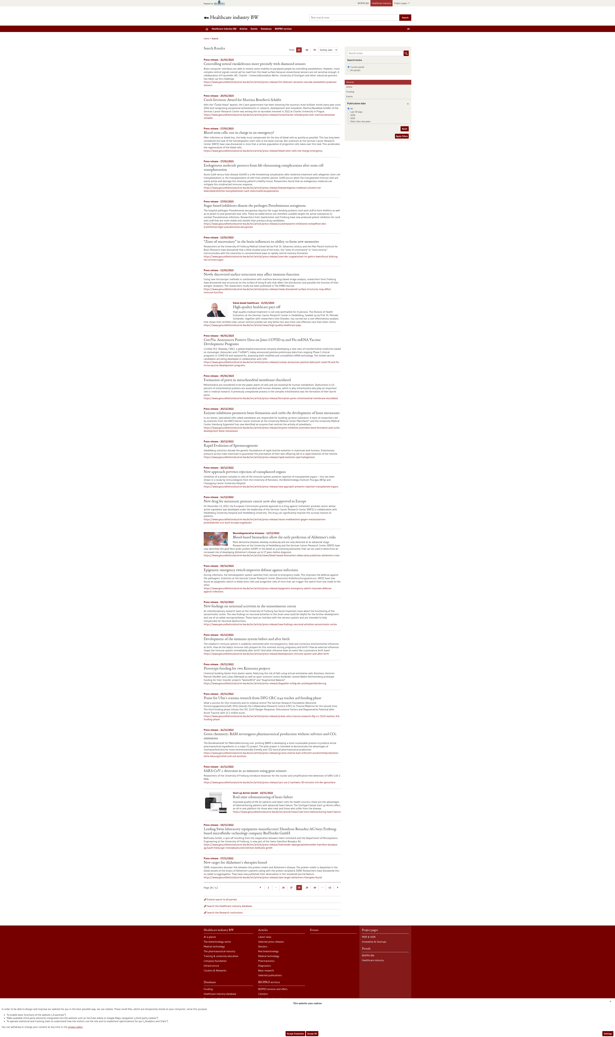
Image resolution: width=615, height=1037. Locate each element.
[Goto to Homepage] (233, 17)
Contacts (263, 993)
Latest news (264, 936)
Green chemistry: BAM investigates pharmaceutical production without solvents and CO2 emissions (270, 736)
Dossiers (262, 946)
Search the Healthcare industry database (229, 906)
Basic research (266, 970)
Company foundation (215, 960)
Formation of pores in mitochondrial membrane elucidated (247, 380)
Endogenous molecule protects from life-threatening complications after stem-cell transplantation (263, 168)
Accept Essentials (295, 1033)
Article (349, 86)
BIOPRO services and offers (272, 989)
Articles (243, 28)
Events (254, 28)
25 (300, 50)
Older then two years (360, 121)
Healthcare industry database (220, 993)
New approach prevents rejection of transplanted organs (245, 472)
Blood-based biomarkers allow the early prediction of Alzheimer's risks (284, 537)
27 (291, 887)
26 (283, 887)
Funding (350, 91)
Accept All (312, 1033)
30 (315, 887)
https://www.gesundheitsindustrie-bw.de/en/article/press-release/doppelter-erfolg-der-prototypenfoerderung (265, 683)
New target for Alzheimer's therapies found (235, 863)
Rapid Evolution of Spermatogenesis (231, 446)
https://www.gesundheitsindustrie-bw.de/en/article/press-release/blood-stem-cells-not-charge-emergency (263, 150)
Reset (404, 128)
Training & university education (221, 956)
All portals (355, 70)
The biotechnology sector (217, 941)
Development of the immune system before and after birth (247, 639)
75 (315, 50)
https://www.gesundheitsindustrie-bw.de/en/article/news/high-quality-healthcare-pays (252, 325)
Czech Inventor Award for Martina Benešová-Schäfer (242, 100)
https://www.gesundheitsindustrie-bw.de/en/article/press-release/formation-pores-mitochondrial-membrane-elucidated (271, 398)
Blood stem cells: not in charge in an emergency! (239, 133)
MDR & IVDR (369, 936)
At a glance (210, 936)
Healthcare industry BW (224, 28)
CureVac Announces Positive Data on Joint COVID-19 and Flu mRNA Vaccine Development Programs (262, 342)
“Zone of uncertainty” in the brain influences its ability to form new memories (261, 242)
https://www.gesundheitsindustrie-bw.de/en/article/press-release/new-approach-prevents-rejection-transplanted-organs (271, 486)
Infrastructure (211, 965)
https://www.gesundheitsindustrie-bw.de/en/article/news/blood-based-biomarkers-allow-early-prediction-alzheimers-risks (272, 555)
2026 (352, 115)
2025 (352, 118)
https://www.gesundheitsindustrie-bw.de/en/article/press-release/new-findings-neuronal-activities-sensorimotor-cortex (270, 624)
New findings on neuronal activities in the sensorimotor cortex (250, 606)
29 (307, 887)
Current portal (357, 67)
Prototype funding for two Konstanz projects (237, 669)
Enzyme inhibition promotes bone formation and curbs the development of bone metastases (272, 413)
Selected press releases (271, 941)
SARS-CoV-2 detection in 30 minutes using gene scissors (245, 771)
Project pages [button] (401, 3)
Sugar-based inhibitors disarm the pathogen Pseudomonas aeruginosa (255, 206)
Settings (608, 1033)
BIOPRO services (283, 28)
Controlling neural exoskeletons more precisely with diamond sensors (255, 64)
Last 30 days (356, 111)
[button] (407, 104)
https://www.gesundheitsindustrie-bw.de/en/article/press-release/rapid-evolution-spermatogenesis (259, 457)
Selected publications (270, 975)
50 (308, 50)
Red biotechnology (268, 951)
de (408, 28)
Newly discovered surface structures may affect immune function (251, 275)
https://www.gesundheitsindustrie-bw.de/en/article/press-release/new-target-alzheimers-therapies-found (263, 877)
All (351, 108)
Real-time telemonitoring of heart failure (263, 797)
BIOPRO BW (363, 3)
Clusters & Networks (215, 970)
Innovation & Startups (374, 941)
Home (206, 38)
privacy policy (75, 1027)
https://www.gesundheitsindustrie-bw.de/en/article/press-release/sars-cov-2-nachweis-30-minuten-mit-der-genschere (269, 782)
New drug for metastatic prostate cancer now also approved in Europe (255, 501)
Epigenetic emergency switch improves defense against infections (251, 570)
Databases (266, 28)
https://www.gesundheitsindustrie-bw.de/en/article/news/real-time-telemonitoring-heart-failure (287, 811)
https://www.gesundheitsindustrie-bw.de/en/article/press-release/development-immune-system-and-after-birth (266, 653)
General (350, 82)
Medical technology (214, 946)
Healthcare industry (381, 3)
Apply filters (402, 136)
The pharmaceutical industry (219, 951)
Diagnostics (264, 965)
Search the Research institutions (225, 912)
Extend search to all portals (222, 899)
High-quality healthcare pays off (256, 307)
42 (330, 887)
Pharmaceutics (266, 960)
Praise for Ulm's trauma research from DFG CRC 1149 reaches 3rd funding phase (262, 698)
